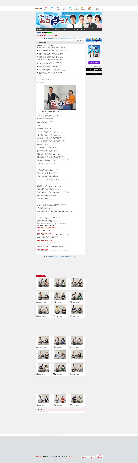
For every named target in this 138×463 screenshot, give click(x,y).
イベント (51, 9)
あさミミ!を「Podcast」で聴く (79, 29)
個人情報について (51, 456)
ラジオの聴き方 (82, 9)
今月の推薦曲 (76, 9)
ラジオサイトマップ (71, 456)
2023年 (47, 411)
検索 (101, 9)
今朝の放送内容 (56, 29)
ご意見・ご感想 (65, 456)
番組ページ (45, 9)
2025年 (40, 411)
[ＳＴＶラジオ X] (94, 75)
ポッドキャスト (70, 9)
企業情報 (89, 9)
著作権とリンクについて (58, 456)
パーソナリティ (64, 9)
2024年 (44, 411)
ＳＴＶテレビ (97, 9)
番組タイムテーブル (48, 29)
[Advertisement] (69, 3)
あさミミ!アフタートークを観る (66, 29)
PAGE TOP (136, 456)
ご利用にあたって (45, 456)
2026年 (37, 411)
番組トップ (39, 29)
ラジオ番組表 (58, 9)
